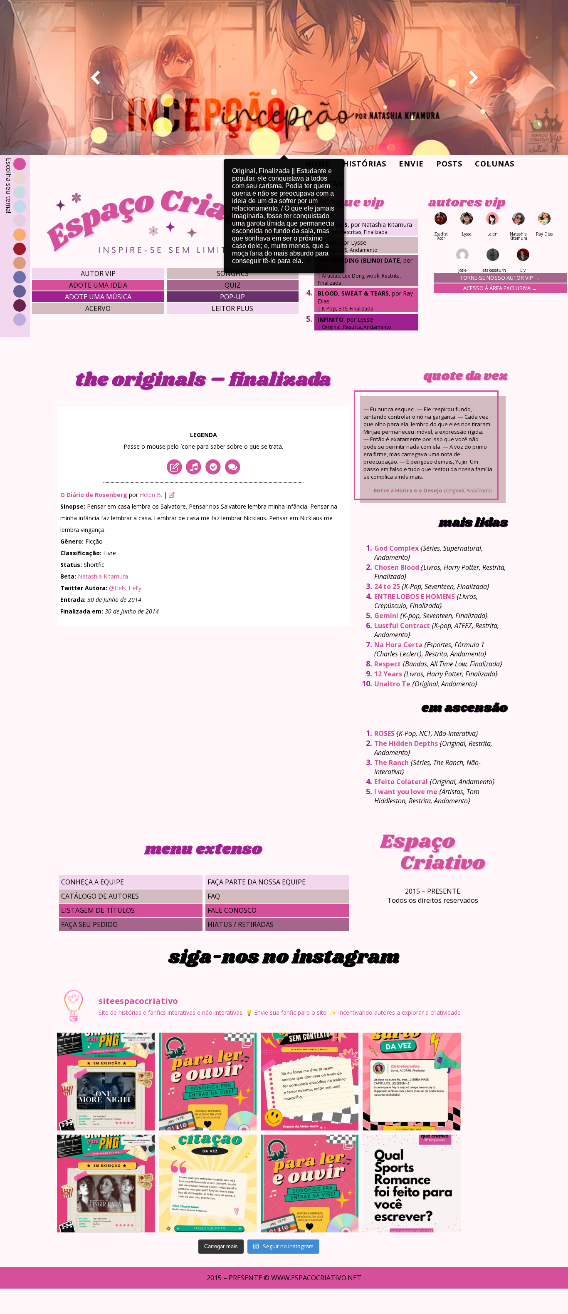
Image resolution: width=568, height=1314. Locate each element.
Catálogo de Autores (100, 896)
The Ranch (391, 762)
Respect (387, 663)
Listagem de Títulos (98, 910)
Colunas (494, 164)
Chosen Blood (396, 567)
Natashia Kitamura (103, 576)
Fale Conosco (232, 910)
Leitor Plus (232, 308)
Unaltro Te (392, 683)
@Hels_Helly (125, 588)
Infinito (330, 319)
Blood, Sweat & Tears (353, 293)
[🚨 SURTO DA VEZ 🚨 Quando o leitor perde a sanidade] (411, 1081)
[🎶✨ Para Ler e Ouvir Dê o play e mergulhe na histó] (208, 1081)
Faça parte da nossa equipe (256, 882)
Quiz (233, 285)
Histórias (364, 164)
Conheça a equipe (92, 882)
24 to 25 (387, 586)
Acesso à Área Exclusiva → (500, 288)
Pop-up (232, 296)
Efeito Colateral (401, 781)
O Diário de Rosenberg (93, 495)
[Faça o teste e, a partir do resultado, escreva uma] (411, 1183)
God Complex (396, 548)
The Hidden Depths (406, 743)
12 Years (388, 673)
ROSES (384, 733)
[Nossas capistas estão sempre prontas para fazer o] (106, 1081)
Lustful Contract (402, 625)
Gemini (386, 615)
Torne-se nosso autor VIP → (500, 277)
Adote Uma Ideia (98, 285)
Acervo (98, 308)
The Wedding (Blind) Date (359, 260)
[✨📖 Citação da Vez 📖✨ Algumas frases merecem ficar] (208, 1183)
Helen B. (151, 495)
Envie (411, 164)
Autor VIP (98, 273)
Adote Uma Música (98, 296)
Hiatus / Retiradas (240, 924)
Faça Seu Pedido (89, 924)
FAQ (213, 896)
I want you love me (405, 791)
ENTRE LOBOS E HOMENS (414, 596)
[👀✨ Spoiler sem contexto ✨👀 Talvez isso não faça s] (309, 1081)
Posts (449, 164)
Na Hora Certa (398, 644)
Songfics (233, 273)
